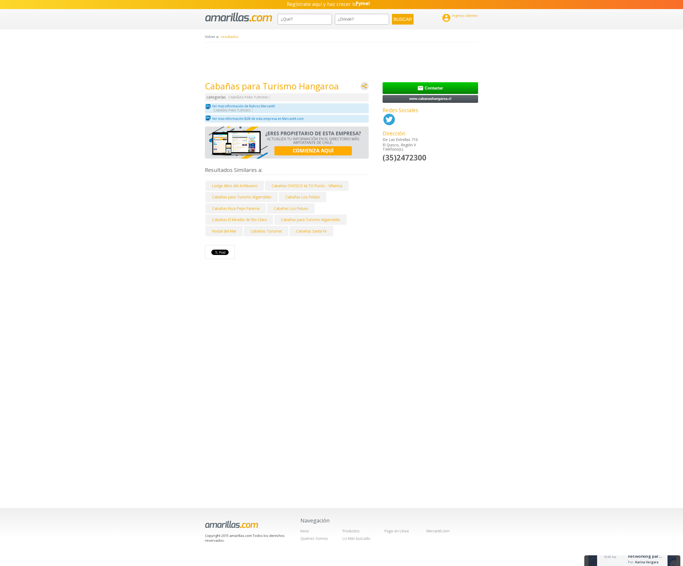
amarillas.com (238, 17)
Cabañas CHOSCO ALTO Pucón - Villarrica (307, 185)
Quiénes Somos (314, 538)
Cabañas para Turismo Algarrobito (241, 196)
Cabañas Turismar (266, 231)
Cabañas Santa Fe (311, 231)
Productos (351, 530)
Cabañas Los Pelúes (302, 196)
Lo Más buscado (356, 538)
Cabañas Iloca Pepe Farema (236, 208)
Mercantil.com (438, 530)
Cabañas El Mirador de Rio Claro (239, 219)
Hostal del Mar (224, 231)
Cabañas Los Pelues (291, 208)
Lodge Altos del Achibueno (234, 185)
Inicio (304, 530)
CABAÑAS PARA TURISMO (248, 97)
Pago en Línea (396, 530)
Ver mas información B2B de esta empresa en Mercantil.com (258, 118)
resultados (230, 36)
